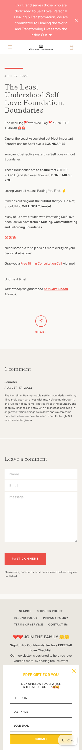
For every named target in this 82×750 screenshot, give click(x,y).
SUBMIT (41, 739)
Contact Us (58, 624)
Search (25, 611)
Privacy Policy (55, 618)
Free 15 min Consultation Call (41, 263)
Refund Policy (26, 618)
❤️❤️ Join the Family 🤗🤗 (41, 636)
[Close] (73, 670)
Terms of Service (28, 624)
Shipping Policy (50, 611)
